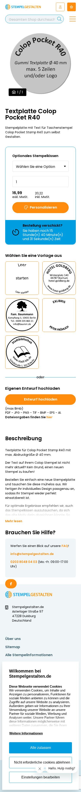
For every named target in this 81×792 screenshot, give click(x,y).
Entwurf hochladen (40, 399)
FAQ (65, 546)
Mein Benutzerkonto (60, 7)
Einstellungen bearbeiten (40, 777)
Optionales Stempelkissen (35, 156)
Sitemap (12, 647)
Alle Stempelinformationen (28, 655)
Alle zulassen (40, 748)
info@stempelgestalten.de (32, 554)
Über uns (13, 639)
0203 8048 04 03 (23, 562)
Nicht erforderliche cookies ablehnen (42, 762)
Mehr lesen (13, 521)
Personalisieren (43, 207)
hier (49, 417)
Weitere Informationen (26, 733)
